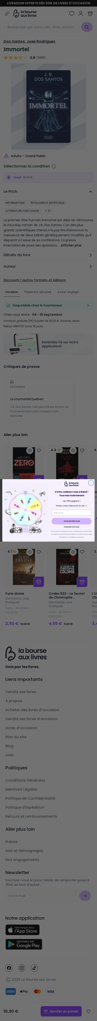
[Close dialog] (91, 483)
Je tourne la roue (71, 521)
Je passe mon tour (71, 526)
